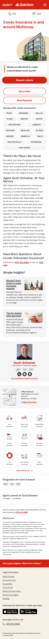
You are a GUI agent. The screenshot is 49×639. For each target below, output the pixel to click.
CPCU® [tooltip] (18, 369)
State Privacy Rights (10, 595)
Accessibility (7, 584)
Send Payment (24, 100)
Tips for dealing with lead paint (14, 314)
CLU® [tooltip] (24, 369)
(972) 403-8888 (22, 262)
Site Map (6, 599)
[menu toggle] (45, 5)
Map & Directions (30, 402)
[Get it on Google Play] (28, 611)
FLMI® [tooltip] (31, 369)
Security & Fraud (9, 580)
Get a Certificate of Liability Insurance (24, 378)
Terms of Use (8, 588)
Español (6, 5)
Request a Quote (24, 80)
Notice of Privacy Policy (12, 591)
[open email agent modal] (24, 374)
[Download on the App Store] (10, 611)
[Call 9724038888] (19, 374)
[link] (24, 4)
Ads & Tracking (8, 577)
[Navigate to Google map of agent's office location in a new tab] (30, 374)
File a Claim (24, 91)
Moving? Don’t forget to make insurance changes (13, 284)
